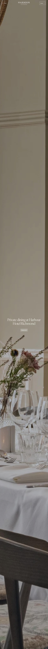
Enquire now (24, 330)
